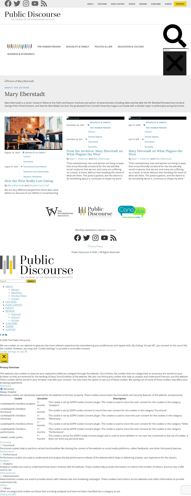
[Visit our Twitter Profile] (3, 334)
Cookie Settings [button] (8, 351)
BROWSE (143, 4)
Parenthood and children (34, 166)
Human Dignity (95, 136)
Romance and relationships (36, 171)
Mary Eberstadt (16, 185)
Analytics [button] (4, 460)
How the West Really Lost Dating (29, 181)
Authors (15, 317)
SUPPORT (180, 4)
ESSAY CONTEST (118, 4)
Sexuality (92, 147)
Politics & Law (103, 46)
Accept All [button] (22, 351)
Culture (26, 156)
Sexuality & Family (77, 46)
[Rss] (43, 3)
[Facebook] (8, 3)
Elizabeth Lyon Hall (39, 185)
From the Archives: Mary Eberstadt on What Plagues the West (95, 152)
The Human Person (49, 46)
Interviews (28, 161)
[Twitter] (17, 3)
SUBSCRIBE (156, 4)
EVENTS (132, 4)
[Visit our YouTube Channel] (6, 334)
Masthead (16, 292)
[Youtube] (34, 3)
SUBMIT (168, 4)
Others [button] (3, 485)
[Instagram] (26, 3)
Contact (15, 298)
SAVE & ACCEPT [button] (8, 494)
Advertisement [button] (8, 472)
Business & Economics (21, 54)
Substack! (111, 230)
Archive (15, 320)
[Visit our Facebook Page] (0, 334)
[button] (174, 36)
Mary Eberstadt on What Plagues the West (155, 152)
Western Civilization (32, 176)
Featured (16, 314)
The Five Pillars (19, 295)
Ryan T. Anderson (79, 158)
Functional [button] (5, 442)
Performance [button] (7, 451)
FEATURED (102, 4)
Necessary (8, 388)
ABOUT (90, 4)
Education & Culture (131, 46)
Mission (15, 289)
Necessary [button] (5, 385)
